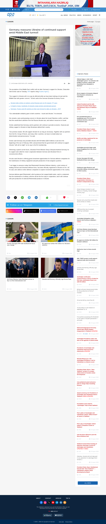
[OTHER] (98, 15)
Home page (90, 21)
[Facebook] (41, 502)
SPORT (95, 15)
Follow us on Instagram (15, 210)
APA (28, 91)
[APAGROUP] (53, 511)
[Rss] (19, 10)
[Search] (61, 10)
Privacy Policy (68, 521)
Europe (97, 22)
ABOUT (38, 498)
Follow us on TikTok (31, 210)
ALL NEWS (64, 15)
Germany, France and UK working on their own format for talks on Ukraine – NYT (36, 109)
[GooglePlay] (47, 515)
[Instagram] (8, 10)
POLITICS (72, 15)
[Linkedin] (17, 10)
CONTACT (48, 498)
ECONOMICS (87, 15)
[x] (49, 502)
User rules (61, 521)
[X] (10, 10)
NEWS (79, 15)
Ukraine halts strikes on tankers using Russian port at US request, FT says (34, 103)
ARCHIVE (58, 498)
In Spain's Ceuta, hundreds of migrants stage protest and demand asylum (33, 106)
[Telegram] (15, 10)
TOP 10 (68, 498)
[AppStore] (58, 515)
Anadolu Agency (44, 91)
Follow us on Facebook (48, 210)
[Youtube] (12, 10)
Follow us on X (64, 210)
